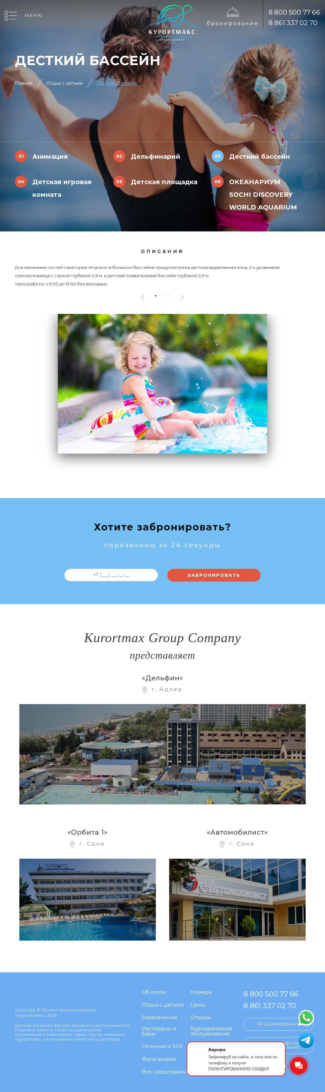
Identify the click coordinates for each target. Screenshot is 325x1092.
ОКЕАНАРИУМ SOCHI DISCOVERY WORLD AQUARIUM (263, 194)
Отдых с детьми (64, 83)
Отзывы (200, 1018)
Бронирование (233, 23)
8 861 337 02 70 (293, 23)
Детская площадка (164, 182)
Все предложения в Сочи (176, 1072)
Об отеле (154, 992)
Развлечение (159, 1018)
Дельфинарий (155, 156)
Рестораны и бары (159, 1031)
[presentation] (143, 298)
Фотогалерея (159, 1059)
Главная (23, 83)
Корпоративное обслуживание (211, 1031)
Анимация (50, 156)
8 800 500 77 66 (294, 12)
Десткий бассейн (259, 156)
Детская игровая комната (62, 188)
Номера (200, 992)
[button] (155, 296)
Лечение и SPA (162, 1046)
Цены (197, 1005)
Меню (34, 15)
